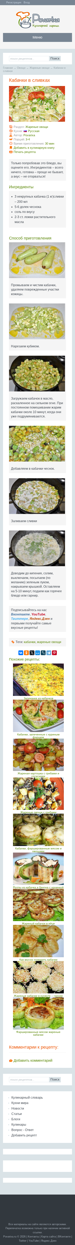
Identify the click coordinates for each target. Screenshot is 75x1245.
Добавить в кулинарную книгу (34, 147)
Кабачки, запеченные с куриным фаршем (38, 736)
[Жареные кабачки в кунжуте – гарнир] (38, 977)
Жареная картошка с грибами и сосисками (38, 775)
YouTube (34, 1240)
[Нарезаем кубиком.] (37, 322)
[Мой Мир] (37, 652)
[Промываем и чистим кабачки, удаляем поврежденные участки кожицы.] (37, 261)
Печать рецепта (25, 152)
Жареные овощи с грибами (38, 812)
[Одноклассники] (26, 652)
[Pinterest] (54, 652)
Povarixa (29, 135)
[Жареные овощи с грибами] (38, 794)
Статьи (16, 1114)
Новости (17, 1108)
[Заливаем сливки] (37, 497)
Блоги (15, 1119)
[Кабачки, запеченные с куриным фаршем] (38, 716)
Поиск (54, 58)
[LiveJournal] (43, 652)
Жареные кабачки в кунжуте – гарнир (38, 995)
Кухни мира (19, 1103)
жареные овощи (49, 642)
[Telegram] (48, 652)
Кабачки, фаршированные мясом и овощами (38, 850)
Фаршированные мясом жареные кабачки (38, 1033)
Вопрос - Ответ (22, 1130)
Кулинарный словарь (27, 1097)
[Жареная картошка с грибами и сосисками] (38, 755)
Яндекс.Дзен (48, 1240)
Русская (33, 131)
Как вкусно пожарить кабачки (38, 959)
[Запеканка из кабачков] (38, 680)
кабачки (29, 642)
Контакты (33, 1236)
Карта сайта (48, 1236)
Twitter (22, 1240)
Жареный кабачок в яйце (38, 923)
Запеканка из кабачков (38, 698)
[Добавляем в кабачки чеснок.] (37, 445)
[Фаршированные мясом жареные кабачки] (38, 1013)
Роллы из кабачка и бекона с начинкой (38, 887)
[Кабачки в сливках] (37, 105)
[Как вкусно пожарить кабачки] (38, 941)
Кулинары (18, 1124)
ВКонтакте (64, 1236)
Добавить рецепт (24, 1135)
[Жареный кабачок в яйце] (38, 905)
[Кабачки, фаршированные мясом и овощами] (38, 830)
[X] (32, 652)
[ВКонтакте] (20, 652)
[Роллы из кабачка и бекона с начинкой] (38, 869)
